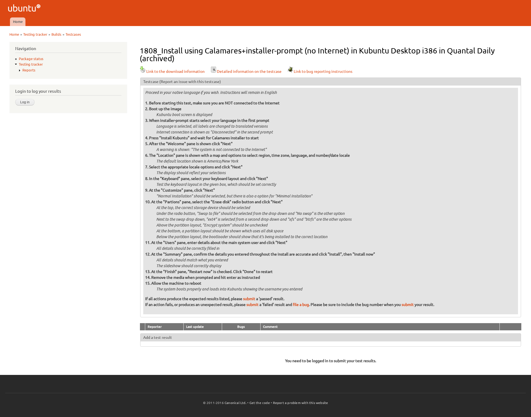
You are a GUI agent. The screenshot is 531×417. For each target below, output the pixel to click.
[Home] (25, 8)
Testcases (73, 34)
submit (249, 299)
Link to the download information (175, 71)
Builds (56, 34)
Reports (28, 70)
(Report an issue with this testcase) (190, 81)
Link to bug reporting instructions (323, 71)
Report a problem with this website (300, 403)
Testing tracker (35, 34)
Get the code (259, 403)
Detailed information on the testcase (249, 71)
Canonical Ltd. (235, 403)
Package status (31, 59)
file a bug (301, 304)
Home (18, 22)
